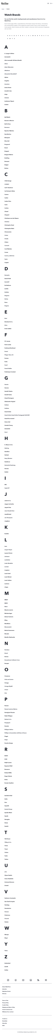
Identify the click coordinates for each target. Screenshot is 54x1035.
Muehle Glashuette (9, 637)
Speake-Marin (8, 812)
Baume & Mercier (9, 120)
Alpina (6, 77)
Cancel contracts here (7, 1009)
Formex (6, 358)
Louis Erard (7, 573)
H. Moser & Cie (8, 445)
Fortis (5, 361)
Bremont (6, 161)
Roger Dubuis (8, 776)
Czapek (6, 262)
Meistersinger (8, 613)
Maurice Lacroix (8, 610)
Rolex (6, 779)
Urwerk (6, 885)
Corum (6, 252)
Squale (6, 816)
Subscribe (4, 1023)
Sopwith (6, 806)
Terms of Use (5, 1000)
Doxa (5, 302)
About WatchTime (6, 986)
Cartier (6, 198)
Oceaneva (7, 676)
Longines (6, 570)
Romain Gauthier (9, 783)
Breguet (6, 151)
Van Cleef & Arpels (9, 901)
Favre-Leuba (7, 344)
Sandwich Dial (8, 795)
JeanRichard (7, 514)
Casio (5, 204)
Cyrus (6, 259)
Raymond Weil (8, 766)
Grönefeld (7, 429)
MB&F (6, 600)
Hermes (6, 468)
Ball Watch (7, 117)
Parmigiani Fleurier (9, 712)
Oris (5, 693)
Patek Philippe (8, 716)
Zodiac (6, 970)
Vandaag (6, 905)
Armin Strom (7, 87)
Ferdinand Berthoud (9, 348)
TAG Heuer (7, 839)
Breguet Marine (8, 154)
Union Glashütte (8, 879)
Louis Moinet (7, 577)
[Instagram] (8, 980)
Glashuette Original (9, 401)
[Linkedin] (31, 980)
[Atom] (46, 980)
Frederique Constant (10, 372)
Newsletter (4, 1021)
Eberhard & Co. (8, 322)
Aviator (6, 104)
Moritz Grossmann (9, 630)
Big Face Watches (9, 131)
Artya (5, 94)
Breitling (6, 158)
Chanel (6, 211)
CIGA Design (7, 181)
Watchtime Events (6, 991)
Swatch (6, 826)
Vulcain (6, 922)
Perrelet (6, 726)
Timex (6, 845)
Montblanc (7, 623)
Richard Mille (8, 773)
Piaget (6, 736)
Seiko (6, 799)
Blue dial (6, 141)
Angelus (6, 81)
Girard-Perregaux (9, 398)
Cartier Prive (7, 201)
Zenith (6, 966)
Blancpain (7, 137)
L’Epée (6, 587)
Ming (5, 620)
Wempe (6, 934)
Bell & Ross (7, 124)
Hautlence (7, 462)
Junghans (7, 521)
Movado (6, 634)
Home (3, 9)
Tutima (6, 859)
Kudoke (6, 533)
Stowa (6, 823)
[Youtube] (23, 980)
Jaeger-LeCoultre (9, 504)
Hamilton (6, 451)
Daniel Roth (7, 278)
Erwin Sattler (7, 328)
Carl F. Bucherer (8, 187)
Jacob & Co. (7, 500)
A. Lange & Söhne (9, 53)
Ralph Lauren (8, 762)
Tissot (6, 849)
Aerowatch (7, 57)
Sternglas (7, 819)
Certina (6, 208)
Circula (6, 239)
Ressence (7, 769)
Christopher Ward (9, 228)
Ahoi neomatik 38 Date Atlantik (13, 60)
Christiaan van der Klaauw (11, 218)
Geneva (6, 388)
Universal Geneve (9, 882)
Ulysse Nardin (8, 875)
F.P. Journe (7, 341)
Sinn (5, 802)
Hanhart (6, 455)
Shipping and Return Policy (8, 1007)
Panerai (6, 705)
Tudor (6, 856)
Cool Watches (8, 249)
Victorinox (7, 915)
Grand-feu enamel (9, 418)
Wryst (6, 938)
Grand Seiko (7, 412)
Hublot (6, 472)
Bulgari (6, 165)
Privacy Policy (5, 1002)
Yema (5, 950)
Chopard (6, 215)
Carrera (6, 194)
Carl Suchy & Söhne (9, 191)
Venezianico (7, 908)
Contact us (4, 1018)
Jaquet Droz (7, 507)
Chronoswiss (7, 232)
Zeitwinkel (7, 963)
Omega (6, 683)
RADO (6, 756)
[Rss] (38, 980)
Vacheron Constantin (10, 898)
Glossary (4, 993)
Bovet (6, 148)
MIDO (6, 603)
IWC (5, 484)
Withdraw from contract (7, 1012)
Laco (5, 546)
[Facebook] (16, 980)
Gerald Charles (8, 391)
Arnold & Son (8, 91)
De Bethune (7, 285)
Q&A (3, 1025)
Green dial (7, 422)
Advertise (4, 989)
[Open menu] (48, 3)
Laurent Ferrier (8, 553)
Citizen (6, 242)
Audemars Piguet (9, 101)
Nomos (6, 656)
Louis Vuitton (8, 580)
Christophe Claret (9, 225)
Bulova (6, 168)
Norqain (6, 663)
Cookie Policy (5, 1005)
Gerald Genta (8, 395)
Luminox (6, 584)
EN (51, 3)
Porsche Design (8, 743)
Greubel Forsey (8, 425)
